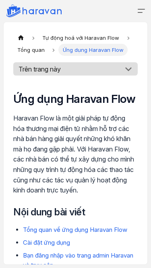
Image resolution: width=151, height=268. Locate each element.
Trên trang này (40, 69)
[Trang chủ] (21, 38)
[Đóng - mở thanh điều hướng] (141, 10)
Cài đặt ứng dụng (46, 242)
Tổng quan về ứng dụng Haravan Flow (75, 229)
